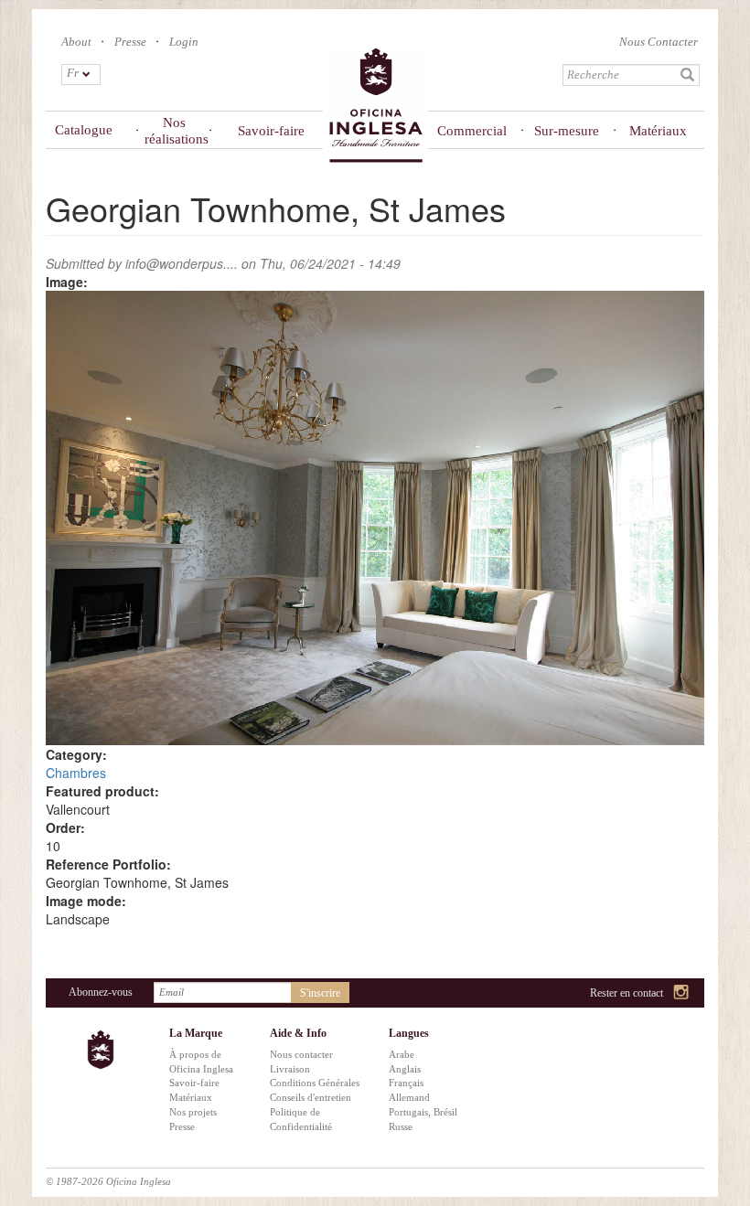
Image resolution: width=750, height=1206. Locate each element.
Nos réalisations (174, 130)
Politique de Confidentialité (301, 1119)
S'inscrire (320, 993)
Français (406, 1082)
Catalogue (83, 130)
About (76, 42)
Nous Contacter (658, 42)
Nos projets (193, 1111)
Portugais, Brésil (423, 1111)
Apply (688, 75)
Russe (400, 1126)
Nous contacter (301, 1054)
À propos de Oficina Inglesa (201, 1061)
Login (183, 42)
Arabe (401, 1054)
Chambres (76, 772)
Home (375, 106)
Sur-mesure (566, 130)
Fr (73, 73)
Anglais (405, 1068)
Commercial (471, 130)
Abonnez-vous (101, 992)
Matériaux (658, 130)
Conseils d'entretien (310, 1097)
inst (682, 993)
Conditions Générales (314, 1082)
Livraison (290, 1068)
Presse (130, 42)
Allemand (409, 1097)
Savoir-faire (271, 130)
